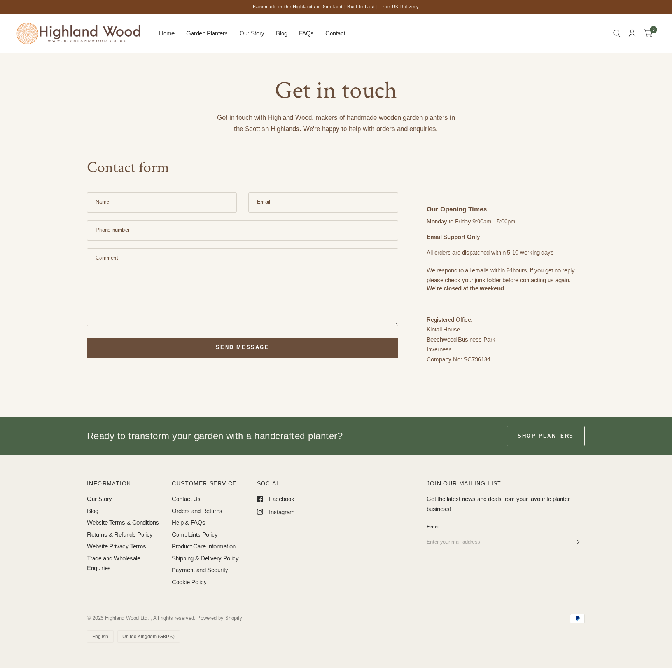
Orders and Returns (197, 511)
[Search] (617, 33)
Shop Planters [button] (546, 436)
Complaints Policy (195, 534)
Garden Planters (207, 33)
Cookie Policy (189, 582)
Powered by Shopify (219, 618)
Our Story (252, 33)
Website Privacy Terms (116, 546)
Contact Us (186, 498)
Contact (335, 33)
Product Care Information (204, 546)
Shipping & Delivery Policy (205, 558)
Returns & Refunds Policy (120, 534)
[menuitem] (166, 33)
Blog (281, 33)
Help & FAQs (188, 522)
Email (433, 527)
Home (167, 33)
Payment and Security (200, 570)
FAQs (306, 33)
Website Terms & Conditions (123, 522)
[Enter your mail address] (577, 542)
